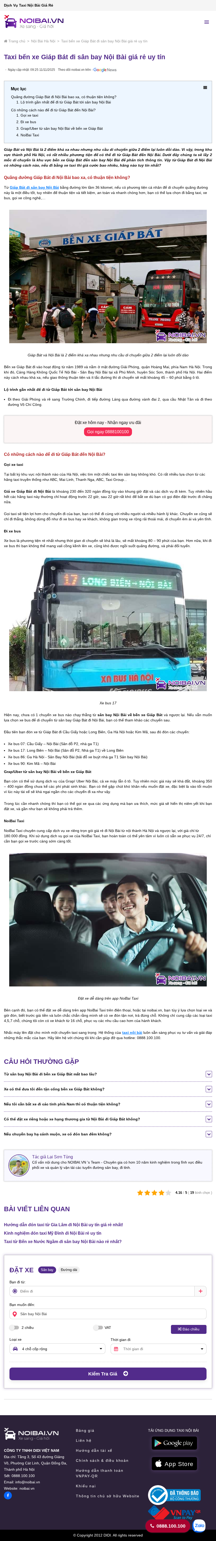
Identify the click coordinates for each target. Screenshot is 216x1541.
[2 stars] (147, 1193)
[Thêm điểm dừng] (200, 1291)
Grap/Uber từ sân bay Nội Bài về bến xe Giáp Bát (62, 128)
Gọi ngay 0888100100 (108, 432)
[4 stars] (161, 1193)
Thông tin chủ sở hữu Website (107, 1496)
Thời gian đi (120, 1340)
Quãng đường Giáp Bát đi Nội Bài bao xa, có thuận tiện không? (63, 97)
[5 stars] (168, 1193)
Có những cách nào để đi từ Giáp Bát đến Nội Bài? (53, 110)
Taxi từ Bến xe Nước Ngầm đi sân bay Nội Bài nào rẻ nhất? (63, 1241)
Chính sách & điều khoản (102, 1460)
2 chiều (27, 1327)
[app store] (174, 1464)
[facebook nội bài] (8, 1495)
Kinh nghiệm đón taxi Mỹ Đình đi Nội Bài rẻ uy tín (52, 1233)
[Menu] (207, 22)
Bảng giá (85, 1430)
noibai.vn (27, 1488)
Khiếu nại (86, 1486)
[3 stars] (154, 1193)
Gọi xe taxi (29, 115)
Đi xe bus (28, 122)
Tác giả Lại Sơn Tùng (52, 1157)
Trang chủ (16, 41)
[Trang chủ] (31, 1434)
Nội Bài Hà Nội (43, 41)
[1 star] (140, 1193)
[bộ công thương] (174, 1495)
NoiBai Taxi (30, 135)
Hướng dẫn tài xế (94, 1450)
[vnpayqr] (174, 1513)
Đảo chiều (191, 1329)
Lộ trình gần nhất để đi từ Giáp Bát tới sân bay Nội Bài (66, 102)
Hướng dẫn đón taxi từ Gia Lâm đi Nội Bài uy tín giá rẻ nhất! (63, 1225)
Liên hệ (84, 1440)
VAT (108, 1327)
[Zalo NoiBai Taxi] (198, 1526)
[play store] (174, 1443)
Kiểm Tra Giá (103, 1374)
